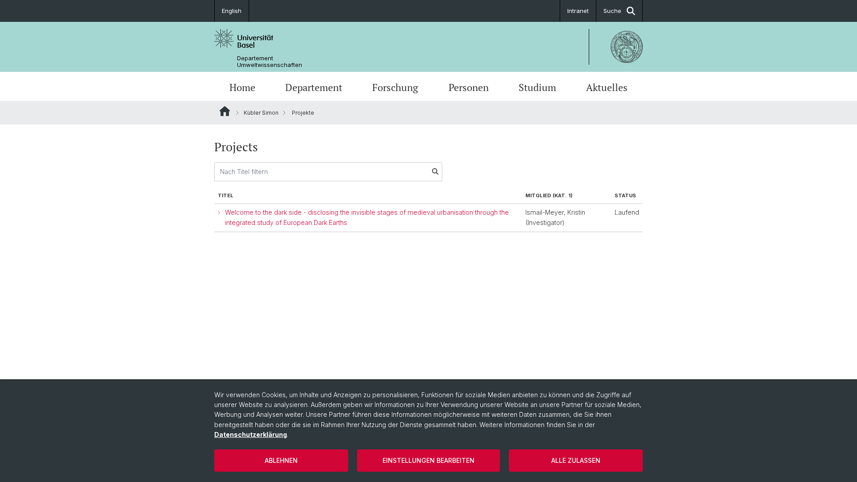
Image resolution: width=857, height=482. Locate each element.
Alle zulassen (575, 460)
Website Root (225, 111)
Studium (537, 87)
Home (242, 87)
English (231, 10)
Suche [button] (612, 10)
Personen (469, 87)
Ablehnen (281, 460)
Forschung (395, 87)
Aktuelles (607, 87)
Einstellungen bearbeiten (428, 460)
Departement (313, 87)
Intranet (578, 10)
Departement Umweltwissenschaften (269, 61)
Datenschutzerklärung (250, 434)
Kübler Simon (261, 112)
